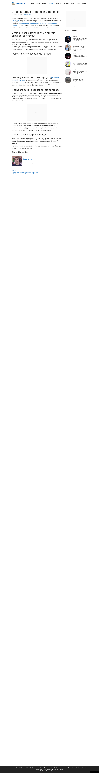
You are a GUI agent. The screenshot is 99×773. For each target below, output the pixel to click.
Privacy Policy (49, 770)
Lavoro (84, 3)
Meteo (38, 3)
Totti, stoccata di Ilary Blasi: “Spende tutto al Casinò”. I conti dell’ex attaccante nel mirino (79, 48)
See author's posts (30, 163)
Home (32, 3)
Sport (72, 3)
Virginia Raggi (15, 20)
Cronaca (44, 3)
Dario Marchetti (29, 159)
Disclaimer (56, 770)
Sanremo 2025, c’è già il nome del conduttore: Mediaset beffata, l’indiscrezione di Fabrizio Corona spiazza (80, 40)
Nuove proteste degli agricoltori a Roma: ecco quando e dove (78, 81)
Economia (66, 3)
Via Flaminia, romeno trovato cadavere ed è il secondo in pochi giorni (28, 173)
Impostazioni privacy (94, 771)
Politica (51, 3)
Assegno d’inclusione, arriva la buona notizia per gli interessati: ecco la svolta (80, 72)
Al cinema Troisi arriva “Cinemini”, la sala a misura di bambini (80, 57)
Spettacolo (58, 3)
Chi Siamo (42, 770)
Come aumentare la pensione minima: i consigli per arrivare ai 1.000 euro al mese (80, 65)
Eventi (78, 3)
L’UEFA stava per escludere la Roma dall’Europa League (25, 172)
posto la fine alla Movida (18, 80)
